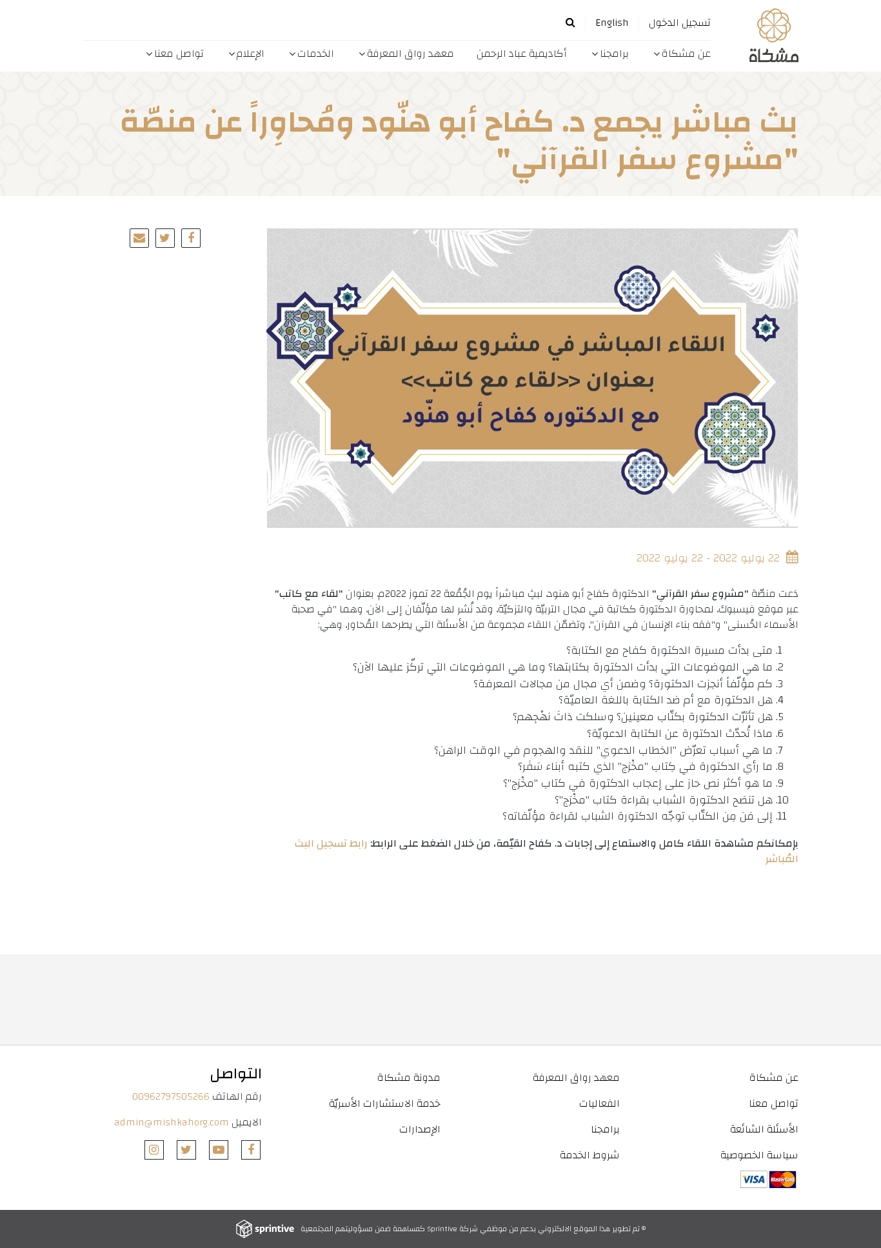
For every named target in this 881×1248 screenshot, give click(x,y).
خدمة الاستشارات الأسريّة (384, 1103)
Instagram (154, 1149)
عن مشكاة (686, 53)
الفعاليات (599, 1103)
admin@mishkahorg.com (171, 1122)
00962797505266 (171, 1096)
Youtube (218, 1149)
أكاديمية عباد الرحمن (522, 53)
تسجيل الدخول (680, 22)
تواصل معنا (179, 53)
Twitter (186, 1149)
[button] (165, 238)
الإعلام (250, 53)
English (612, 22)
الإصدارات (419, 1129)
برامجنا (614, 53)
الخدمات (315, 53)
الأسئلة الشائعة (764, 1129)
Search (570, 22)
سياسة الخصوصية (759, 1155)
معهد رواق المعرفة (410, 53)
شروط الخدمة (589, 1155)
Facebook (250, 1149)
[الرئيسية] (759, 35)
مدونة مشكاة (408, 1077)
